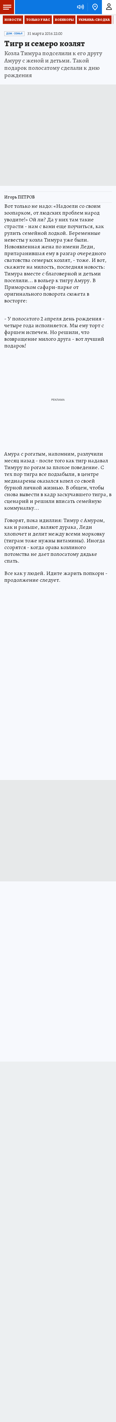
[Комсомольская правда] (33, 7)
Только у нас (38, 19)
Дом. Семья (14, 33)
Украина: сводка (94, 19)
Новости (13, 19)
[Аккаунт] (109, 7)
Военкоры (64, 19)
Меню (7, 7)
